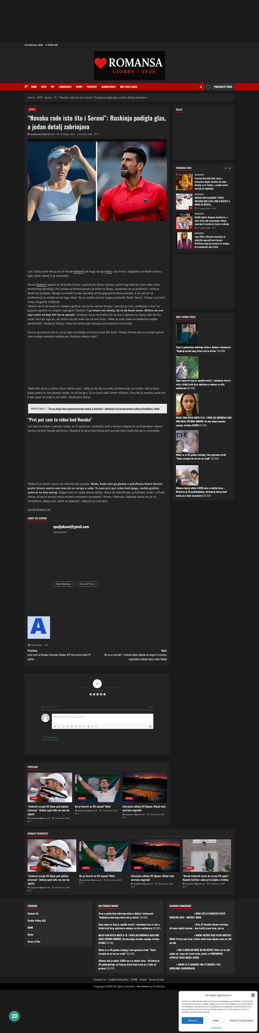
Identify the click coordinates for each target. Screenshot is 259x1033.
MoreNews (143, 986)
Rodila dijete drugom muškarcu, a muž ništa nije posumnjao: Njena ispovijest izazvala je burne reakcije (184, 201)
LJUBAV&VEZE (65, 87)
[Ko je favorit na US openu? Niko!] (97, 787)
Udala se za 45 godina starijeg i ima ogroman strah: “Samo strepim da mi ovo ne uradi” (201, 456)
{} (92, 726)
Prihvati (192, 1020)
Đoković (79, 271)
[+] (96, 726)
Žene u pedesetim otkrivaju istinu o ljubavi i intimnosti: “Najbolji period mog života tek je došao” (203, 349)
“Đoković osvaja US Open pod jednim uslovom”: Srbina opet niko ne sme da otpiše (48, 810)
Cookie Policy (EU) (37, 920)
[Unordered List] (76, 726)
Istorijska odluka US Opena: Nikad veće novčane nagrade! (143, 808)
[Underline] (63, 726)
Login (150, 706)
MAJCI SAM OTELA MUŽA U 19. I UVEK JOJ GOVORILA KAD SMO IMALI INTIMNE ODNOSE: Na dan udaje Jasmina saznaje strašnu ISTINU (203, 421)
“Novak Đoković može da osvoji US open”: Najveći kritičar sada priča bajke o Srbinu (206, 878)
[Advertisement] (90, 21)
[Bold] (55, 726)
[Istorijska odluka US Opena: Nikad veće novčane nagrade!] (144, 787)
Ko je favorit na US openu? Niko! (93, 806)
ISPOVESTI (92, 87)
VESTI (43, 87)
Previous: (59, 655)
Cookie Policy (216, 1027)
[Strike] (67, 726)
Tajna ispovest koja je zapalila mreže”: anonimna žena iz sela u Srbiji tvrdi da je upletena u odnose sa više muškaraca (203, 384)
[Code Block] (84, 726)
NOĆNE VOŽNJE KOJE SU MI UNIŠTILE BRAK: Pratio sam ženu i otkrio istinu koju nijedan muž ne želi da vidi (200, 939)
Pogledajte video (223, 87)
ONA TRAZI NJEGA (128, 87)
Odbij (216, 1020)
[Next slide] (229, 168)
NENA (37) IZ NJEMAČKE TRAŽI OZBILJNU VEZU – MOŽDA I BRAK (197, 915)
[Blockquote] (80, 726)
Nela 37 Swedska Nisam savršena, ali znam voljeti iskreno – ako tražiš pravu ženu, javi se (199, 926)
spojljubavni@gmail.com (42, 134)
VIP (52, 87)
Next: (135, 655)
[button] (253, 995)
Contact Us (33, 913)
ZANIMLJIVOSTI (108, 87)
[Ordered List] (72, 726)
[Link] (88, 726)
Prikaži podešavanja (241, 1020)
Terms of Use (34, 941)
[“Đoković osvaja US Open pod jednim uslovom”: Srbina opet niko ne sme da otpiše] (50, 787)
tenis (109, 271)
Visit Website (63, 584)
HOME (30, 927)
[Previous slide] (225, 168)
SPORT (79, 87)
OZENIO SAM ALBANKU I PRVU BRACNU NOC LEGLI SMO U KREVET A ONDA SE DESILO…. (184, 182)
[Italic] (59, 726)
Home (34, 87)
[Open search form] (201, 87)
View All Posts (87, 584)
